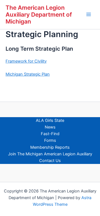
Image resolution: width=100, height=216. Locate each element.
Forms (50, 140)
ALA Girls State (50, 120)
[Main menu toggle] (88, 14)
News (50, 127)
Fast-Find (50, 133)
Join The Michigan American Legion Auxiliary (50, 153)
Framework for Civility (26, 61)
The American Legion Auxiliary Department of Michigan (39, 14)
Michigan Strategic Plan (28, 74)
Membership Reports (50, 147)
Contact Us (50, 160)
